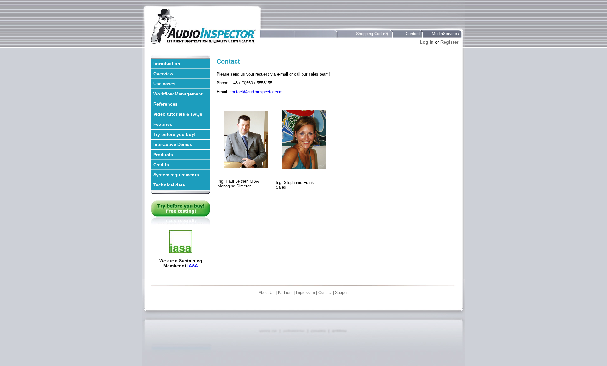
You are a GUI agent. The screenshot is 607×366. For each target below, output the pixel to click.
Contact (413, 33)
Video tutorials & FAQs (177, 114)
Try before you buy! (174, 134)
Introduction (166, 63)
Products (163, 154)
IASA (192, 265)
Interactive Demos (172, 144)
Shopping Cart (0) (372, 33)
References (165, 104)
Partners (285, 292)
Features (162, 124)
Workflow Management (178, 93)
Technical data (169, 184)
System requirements (176, 174)
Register (449, 42)
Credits (161, 164)
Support (342, 292)
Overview (163, 73)
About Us (266, 292)
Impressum (305, 292)
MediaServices (445, 33)
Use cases (164, 83)
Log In (427, 42)
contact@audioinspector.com (256, 91)
